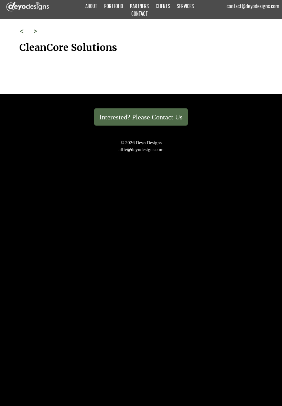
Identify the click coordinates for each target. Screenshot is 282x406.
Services (185, 6)
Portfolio (113, 6)
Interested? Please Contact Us (141, 117)
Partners (139, 6)
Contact (139, 13)
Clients (163, 6)
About (91, 6)
